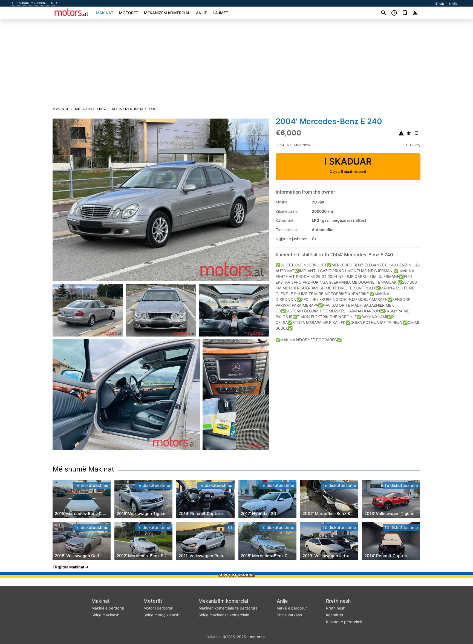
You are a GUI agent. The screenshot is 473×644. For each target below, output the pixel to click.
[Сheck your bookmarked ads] (404, 12)
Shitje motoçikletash (161, 615)
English (453, 3)
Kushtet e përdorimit (344, 621)
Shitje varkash (289, 615)
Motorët (128, 12)
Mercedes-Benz (90, 109)
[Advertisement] (236, 64)
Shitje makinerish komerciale (223, 615)
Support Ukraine (236, 575)
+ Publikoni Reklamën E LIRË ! (34, 3)
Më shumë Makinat (83, 469)
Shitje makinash (105, 615)
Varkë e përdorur (292, 608)
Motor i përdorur (157, 608)
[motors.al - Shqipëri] (213, 636)
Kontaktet (334, 615)
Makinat (104, 12)
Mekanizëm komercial (167, 12)
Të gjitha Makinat (68, 567)
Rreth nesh (338, 601)
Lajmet (220, 12)
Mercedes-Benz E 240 (133, 109)
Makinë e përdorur (107, 608)
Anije (201, 12)
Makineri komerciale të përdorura (228, 608)
